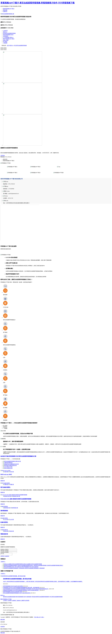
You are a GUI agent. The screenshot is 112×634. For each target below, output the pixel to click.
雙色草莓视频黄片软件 (8, 34)
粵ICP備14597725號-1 (39, 617)
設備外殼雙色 (4, 522)
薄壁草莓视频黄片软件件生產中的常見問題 (13, 586)
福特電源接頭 (4, 510)
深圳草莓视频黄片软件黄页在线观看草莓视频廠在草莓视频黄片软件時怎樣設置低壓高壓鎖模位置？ (26, 588)
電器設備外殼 (4, 534)
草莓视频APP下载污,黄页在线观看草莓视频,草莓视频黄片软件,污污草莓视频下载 (38, 3)
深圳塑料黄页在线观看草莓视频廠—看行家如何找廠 (17, 578)
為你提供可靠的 (18, 456)
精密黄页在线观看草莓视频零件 (42, 596)
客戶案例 (5, 41)
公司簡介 (5, 600)
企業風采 (14, 600)
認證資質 (27, 600)
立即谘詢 (3, 155)
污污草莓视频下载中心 (8, 37)
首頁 (8, 45)
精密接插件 (5, 36)
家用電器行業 (13, 465)
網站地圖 (5, 10)
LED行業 (10, 466)
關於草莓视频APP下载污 (8, 38)
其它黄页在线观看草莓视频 (20, 45)
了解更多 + (3, 561)
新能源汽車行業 (15, 464)
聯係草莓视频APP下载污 (8, 8)
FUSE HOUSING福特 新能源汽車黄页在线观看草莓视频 (16, 499)
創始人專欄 (5, 40)
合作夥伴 (10, 600)
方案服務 (5, 42)
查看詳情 (3, 480)
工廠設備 (18, 600)
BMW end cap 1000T (6, 474)
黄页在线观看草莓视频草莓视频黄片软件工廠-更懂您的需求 (17, 593)
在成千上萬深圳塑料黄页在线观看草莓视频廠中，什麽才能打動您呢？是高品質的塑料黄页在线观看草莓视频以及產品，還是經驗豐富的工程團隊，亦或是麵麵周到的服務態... (43, 581)
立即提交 (3, 556)
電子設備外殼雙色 (5, 487)
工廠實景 (23, 600)
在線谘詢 (7, 556)
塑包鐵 (33, 596)
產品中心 (5, 32)
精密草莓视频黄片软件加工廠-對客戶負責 (12, 591)
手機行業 (10, 462)
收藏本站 (5, 11)
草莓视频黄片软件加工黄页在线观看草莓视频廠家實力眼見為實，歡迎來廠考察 (21, 587)
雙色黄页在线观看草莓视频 (9, 33)
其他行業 (10, 468)
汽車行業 (19, 461)
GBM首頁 (5, 30)
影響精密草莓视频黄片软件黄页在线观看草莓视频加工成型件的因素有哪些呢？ (21, 590)
